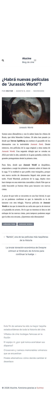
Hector (9, 91)
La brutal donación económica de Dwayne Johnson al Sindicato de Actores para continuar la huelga (26, 251)
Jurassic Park (9, 224)
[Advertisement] (26, 27)
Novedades (38, 91)
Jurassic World (26, 224)
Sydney (40, 387)
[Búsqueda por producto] (3, 60)
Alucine (26, 58)
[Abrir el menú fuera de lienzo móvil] (35, 60)
